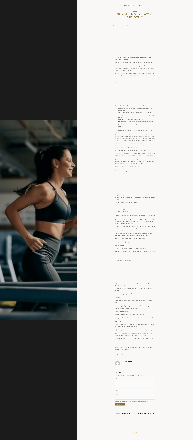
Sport (135, 11)
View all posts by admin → (127, 364)
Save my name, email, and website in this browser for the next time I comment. (132, 401)
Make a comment (139, 20)
